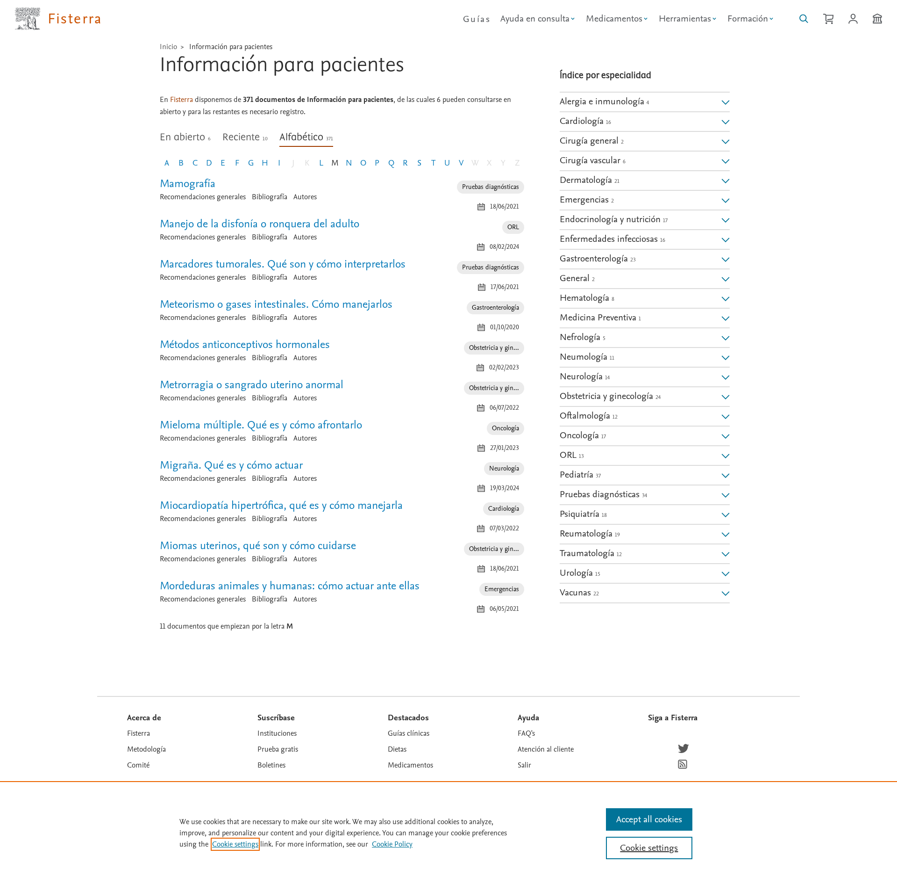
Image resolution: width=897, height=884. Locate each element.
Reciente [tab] (245, 137)
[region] (448, 832)
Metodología (146, 749)
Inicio (168, 47)
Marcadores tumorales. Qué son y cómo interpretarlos (283, 264)
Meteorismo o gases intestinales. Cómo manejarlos (276, 304)
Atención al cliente (546, 749)
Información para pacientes (230, 47)
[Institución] (877, 18)
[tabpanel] (342, 409)
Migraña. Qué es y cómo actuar (231, 465)
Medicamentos (410, 765)
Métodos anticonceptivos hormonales (245, 344)
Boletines (271, 765)
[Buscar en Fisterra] (804, 18)
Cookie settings (235, 844)
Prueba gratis (277, 749)
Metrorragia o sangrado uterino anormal (251, 384)
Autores (305, 197)
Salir (524, 765)
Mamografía (187, 183)
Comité (138, 765)
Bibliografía (269, 197)
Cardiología (503, 508)
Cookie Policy (392, 844)
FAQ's (526, 733)
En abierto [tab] (185, 137)
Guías (477, 19)
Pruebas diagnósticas (490, 186)
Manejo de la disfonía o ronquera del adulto (259, 224)
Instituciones (277, 733)
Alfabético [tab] (306, 137)
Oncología (505, 428)
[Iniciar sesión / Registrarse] (853, 18)
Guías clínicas (408, 733)
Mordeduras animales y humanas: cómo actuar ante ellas (290, 586)
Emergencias (501, 589)
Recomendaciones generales (203, 197)
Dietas (397, 749)
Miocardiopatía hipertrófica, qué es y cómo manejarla (281, 505)
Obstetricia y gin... (494, 347)
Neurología (504, 468)
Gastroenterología (495, 307)
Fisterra (138, 733)
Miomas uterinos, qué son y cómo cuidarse (258, 545)
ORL (513, 227)
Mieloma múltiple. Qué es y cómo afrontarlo (261, 425)
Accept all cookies (649, 819)
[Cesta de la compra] (828, 18)
